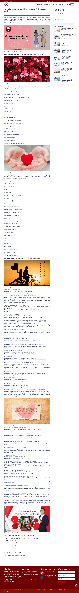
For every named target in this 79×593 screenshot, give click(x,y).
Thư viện (61, 4)
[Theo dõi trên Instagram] (7, 1)
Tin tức (66, 4)
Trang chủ (39, 4)
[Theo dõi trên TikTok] (9, 1)
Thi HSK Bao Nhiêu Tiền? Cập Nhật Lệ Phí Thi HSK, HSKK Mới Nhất (66, 69)
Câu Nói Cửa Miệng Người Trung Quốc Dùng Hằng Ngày (67, 35)
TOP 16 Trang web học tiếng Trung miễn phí (15, 555)
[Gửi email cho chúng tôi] (13, 581)
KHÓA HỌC (54, 4)
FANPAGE (8, 547)
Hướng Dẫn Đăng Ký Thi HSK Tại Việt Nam (66, 63)
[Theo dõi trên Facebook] (5, 1)
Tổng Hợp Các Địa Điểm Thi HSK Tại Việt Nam (66, 57)
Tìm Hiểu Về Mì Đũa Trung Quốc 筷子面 (67, 29)
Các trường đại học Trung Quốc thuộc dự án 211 (66, 43)
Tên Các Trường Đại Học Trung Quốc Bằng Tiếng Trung (66, 50)
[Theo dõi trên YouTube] (11, 1)
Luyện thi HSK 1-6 (59, 19)
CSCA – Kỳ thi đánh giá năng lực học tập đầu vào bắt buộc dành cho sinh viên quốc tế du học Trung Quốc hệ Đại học (66, 78)
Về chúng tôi (47, 4)
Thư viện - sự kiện (59, 13)
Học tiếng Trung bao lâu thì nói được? (13, 552)
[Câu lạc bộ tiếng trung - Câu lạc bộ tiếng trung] (8, 4)
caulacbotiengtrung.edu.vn (12, 545)
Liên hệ (72, 4)
